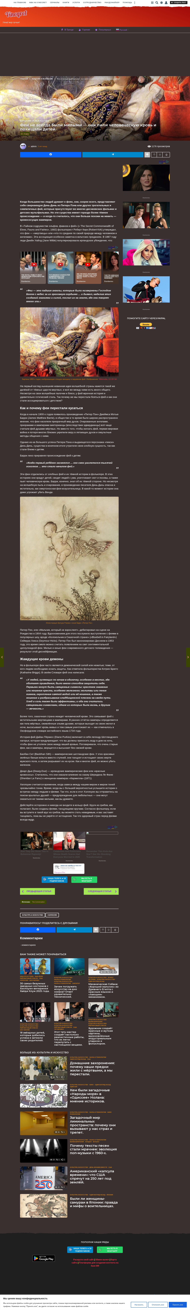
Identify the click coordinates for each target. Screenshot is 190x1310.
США (41, 978)
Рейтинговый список (29, 978)
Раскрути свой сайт (83, 1260)
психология (75, 1114)
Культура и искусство (34, 121)
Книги (66, 2)
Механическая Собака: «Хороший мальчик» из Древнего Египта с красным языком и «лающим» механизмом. (103, 990)
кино (91, 1084)
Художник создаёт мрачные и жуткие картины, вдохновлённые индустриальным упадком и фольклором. (100, 1036)
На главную (20, 2)
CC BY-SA (112, 379)
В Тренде (69, 30)
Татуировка (59, 1029)
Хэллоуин (52, 915)
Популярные (105, 30)
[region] (95, 1302)
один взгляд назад (96, 981)
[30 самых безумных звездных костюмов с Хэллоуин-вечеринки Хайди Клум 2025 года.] (35, 966)
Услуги (76, 2)
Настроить (139, 1305)
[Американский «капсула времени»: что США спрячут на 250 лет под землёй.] (43, 1178)
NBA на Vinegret (38, 2)
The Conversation (38, 902)
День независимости (98, 1167)
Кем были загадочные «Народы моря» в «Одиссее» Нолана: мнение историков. (90, 1095)
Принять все (178, 1305)
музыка (96, 1142)
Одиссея (73, 1086)
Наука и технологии (62, 979)
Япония (110, 1195)
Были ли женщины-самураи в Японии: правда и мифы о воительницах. (94, 1202)
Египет (110, 977)
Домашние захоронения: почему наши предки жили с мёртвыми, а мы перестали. (92, 1068)
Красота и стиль (27, 976)
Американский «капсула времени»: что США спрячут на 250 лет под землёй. (92, 1176)
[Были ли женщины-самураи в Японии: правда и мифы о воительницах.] (43, 1206)
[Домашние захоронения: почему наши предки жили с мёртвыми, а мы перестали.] (43, 1068)
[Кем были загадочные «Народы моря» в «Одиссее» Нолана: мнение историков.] (43, 1096)
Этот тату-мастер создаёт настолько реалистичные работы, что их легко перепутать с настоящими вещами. (69, 1038)
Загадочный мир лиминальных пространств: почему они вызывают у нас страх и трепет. (93, 1125)
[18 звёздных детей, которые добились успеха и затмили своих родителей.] (35, 1012)
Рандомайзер (112, 2)
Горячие (86, 30)
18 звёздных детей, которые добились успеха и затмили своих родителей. (32, 1036)
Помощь (127, 2)
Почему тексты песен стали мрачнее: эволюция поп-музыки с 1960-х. (93, 1149)
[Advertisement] (114, 17)
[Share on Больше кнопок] (147, 154)
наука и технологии (62, 983)
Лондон (88, 1142)
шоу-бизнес (34, 980)
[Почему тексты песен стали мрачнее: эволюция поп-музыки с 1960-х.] (43, 1151)
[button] (134, 2)
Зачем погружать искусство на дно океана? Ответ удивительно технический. (65, 991)
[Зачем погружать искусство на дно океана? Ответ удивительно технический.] (69, 966)
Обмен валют (102, 1260)
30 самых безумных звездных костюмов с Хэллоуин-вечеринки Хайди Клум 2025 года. (34, 987)
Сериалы (54, 2)
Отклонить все (158, 1305)
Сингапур (76, 983)
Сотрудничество (92, 2)
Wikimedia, (103, 379)
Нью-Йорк (39, 976)
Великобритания (95, 1021)
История (92, 979)
